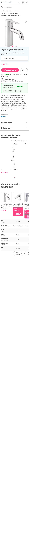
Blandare (5, 11)
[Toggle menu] (26, 2)
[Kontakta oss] (19, 2)
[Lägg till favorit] (25, 22)
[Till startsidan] (6, 2)
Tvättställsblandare (14, 11)
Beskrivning (6, 122)
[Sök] (2, 7)
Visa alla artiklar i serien (18, 141)
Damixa (3, 116)
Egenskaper (6, 128)
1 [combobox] (23, 70)
